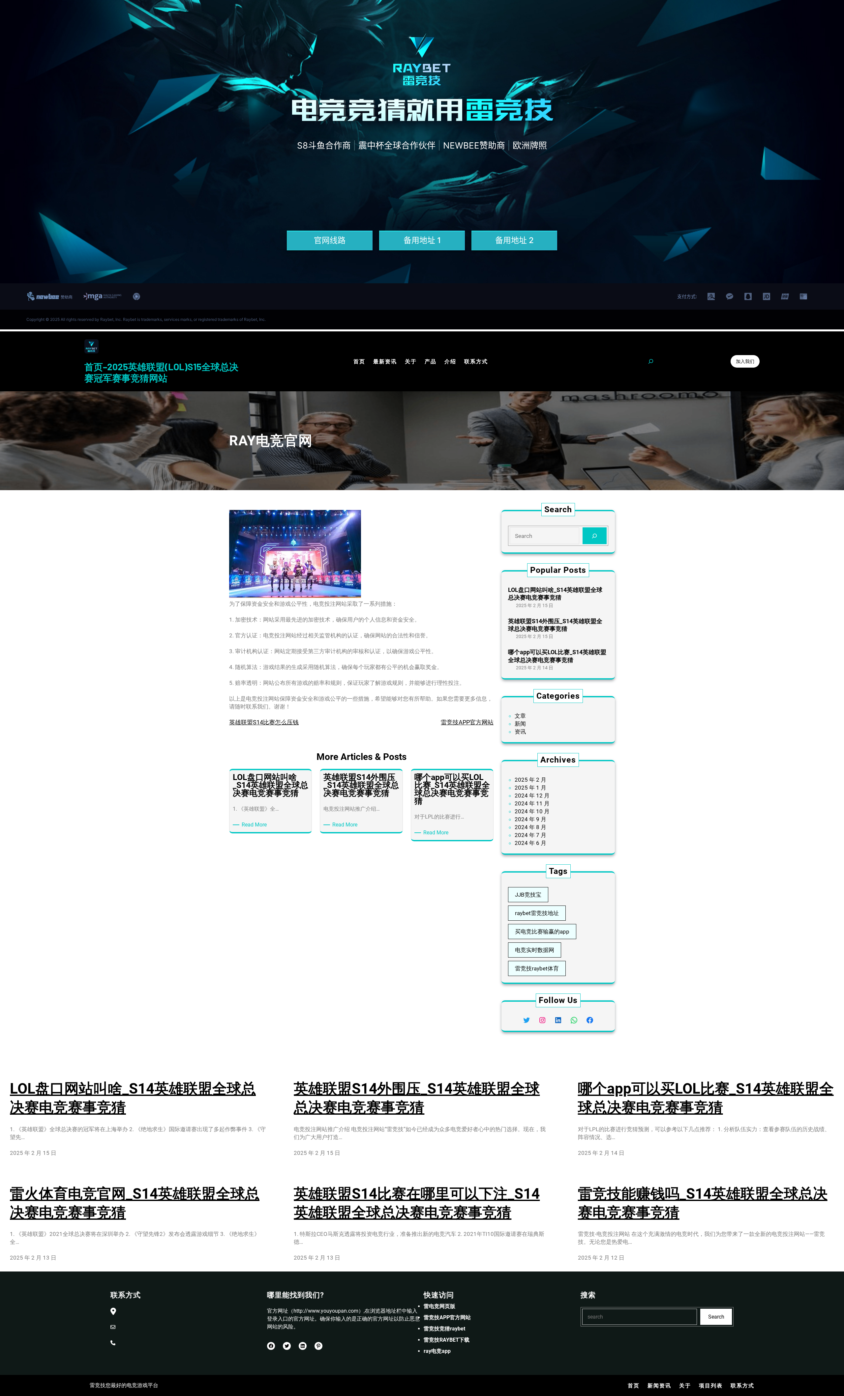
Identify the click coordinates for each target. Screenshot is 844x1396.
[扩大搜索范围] (651, 361)
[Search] (595, 535)
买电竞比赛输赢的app (542, 931)
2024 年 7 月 (530, 835)
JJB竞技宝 (528, 894)
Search (716, 1317)
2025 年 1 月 (530, 787)
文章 (520, 715)
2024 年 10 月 (532, 811)
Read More (255, 825)
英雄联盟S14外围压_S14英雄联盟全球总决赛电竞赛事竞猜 (555, 625)
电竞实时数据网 (534, 950)
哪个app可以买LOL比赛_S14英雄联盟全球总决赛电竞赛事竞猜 (557, 656)
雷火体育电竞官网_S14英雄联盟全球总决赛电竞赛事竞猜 (134, 1203)
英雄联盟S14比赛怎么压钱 (264, 722)
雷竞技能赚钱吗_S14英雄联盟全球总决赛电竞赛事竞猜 (703, 1203)
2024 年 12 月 (532, 795)
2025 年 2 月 (530, 779)
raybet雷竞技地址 (537, 913)
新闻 (520, 723)
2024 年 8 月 (530, 827)
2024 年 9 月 (530, 819)
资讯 (520, 731)
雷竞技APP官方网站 (467, 722)
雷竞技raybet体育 (537, 968)
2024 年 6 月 (530, 843)
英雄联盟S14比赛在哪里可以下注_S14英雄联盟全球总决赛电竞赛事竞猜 (417, 1203)
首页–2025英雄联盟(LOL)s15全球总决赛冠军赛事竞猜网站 (161, 372)
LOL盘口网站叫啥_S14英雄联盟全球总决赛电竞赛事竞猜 (555, 593)
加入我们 (745, 361)
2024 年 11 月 (532, 803)
